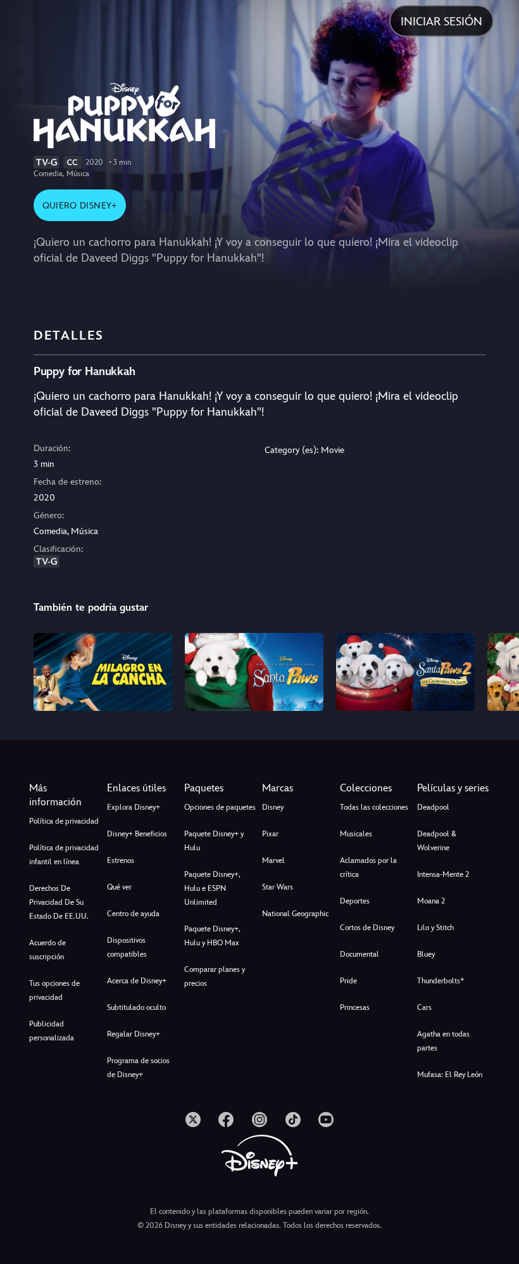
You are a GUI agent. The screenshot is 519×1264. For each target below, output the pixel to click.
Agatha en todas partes (443, 1041)
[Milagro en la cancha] (103, 672)
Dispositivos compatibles (127, 947)
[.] (193, 1119)
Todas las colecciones (374, 807)
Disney (273, 807)
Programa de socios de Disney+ (138, 1067)
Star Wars (277, 887)
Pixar (270, 833)
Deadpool (433, 807)
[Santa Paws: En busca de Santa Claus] (254, 672)
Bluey (426, 954)
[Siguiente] (497, 670)
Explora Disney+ (133, 807)
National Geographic (295, 913)
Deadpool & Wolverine (436, 840)
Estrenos (120, 860)
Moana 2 (431, 901)
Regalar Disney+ (133, 1034)
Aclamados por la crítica (368, 867)
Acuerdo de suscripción (47, 949)
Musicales (356, 833)
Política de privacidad (64, 821)
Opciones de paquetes (220, 807)
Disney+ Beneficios (137, 833)
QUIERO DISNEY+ (79, 205)
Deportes (355, 901)
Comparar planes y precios (214, 976)
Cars (424, 1007)
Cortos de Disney (367, 927)
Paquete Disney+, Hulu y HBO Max (212, 935)
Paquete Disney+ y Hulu (214, 840)
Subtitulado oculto (136, 1007)
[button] (143, 788)
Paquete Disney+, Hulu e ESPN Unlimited (212, 888)
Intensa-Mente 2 (443, 874)
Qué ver (119, 887)
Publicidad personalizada (51, 1030)
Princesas (355, 1007)
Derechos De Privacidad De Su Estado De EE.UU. (59, 902)
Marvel (273, 860)
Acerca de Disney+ (136, 980)
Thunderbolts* (440, 980)
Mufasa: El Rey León (449, 1074)
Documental (359, 954)
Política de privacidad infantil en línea (64, 854)
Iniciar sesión (441, 21)
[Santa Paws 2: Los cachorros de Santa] (405, 672)
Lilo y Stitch (435, 927)
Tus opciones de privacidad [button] (54, 990)
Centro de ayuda (133, 913)
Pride (348, 980)
